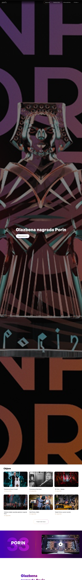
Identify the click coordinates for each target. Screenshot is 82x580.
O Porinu (76, 2)
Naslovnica (47, 2)
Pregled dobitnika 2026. (22, 236)
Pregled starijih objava (41, 521)
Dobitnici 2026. (56, 2)
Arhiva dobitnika (66, 2)
